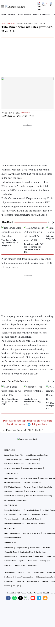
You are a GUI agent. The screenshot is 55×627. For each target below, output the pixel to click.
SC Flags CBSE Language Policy (16, 500)
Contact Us (20, 581)
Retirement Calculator (40, 514)
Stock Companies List (12, 533)
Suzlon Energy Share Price (13, 455)
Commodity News (10, 552)
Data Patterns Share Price (13, 496)
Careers (7, 586)
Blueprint (46, 14)
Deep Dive (8, 491)
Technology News (26, 556)
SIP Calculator (24, 514)
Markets (37, 14)
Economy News (45, 561)
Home (3, 14)
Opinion (21, 561)
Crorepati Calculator (31, 510)
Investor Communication (24, 577)
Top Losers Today (30, 487)
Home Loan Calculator (30, 519)
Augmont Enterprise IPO (32, 483)
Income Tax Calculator (12, 510)
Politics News (19, 565)
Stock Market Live (11, 478)
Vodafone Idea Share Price (32, 468)
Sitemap (45, 581)
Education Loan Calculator (14, 523)
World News (39, 556)
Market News (34, 548)
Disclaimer (8, 577)
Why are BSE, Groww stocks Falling (39, 496)
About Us (21, 572)
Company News (21, 548)
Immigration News (26, 552)
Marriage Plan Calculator (36, 523)
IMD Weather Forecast (12, 487)
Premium (11, 14)
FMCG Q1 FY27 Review (35, 491)
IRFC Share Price (31, 459)
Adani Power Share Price (13, 459)
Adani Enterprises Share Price (37, 455)
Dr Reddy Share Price (12, 468)
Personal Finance (10, 556)
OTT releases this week (12, 483)
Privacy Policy (39, 572)
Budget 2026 (32, 565)
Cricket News (40, 552)
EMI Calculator (10, 514)
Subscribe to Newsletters (31, 533)
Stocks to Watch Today (29, 478)
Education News (10, 561)
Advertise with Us (33, 581)
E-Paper (27, 14)
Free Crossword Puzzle (12, 538)
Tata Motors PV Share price (14, 464)
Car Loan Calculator (11, 519)
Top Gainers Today (46, 487)
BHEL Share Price (33, 464)
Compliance (8, 581)
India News (11, 23)
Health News (32, 561)
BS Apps (16, 586)
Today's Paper (9, 572)
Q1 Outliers (19, 491)
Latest (20, 14)
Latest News (8, 548)
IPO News (46, 548)
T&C (29, 572)
